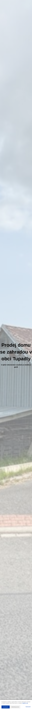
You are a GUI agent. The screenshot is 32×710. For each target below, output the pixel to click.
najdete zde (25, 703)
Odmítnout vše (15, 707)
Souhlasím (5, 707)
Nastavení (28, 707)
